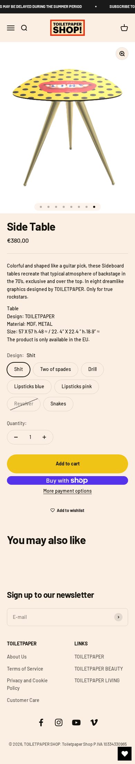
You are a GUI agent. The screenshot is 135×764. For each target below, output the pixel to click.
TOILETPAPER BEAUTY (98, 669)
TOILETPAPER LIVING (97, 680)
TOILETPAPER (89, 657)
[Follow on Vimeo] (94, 722)
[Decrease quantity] (16, 437)
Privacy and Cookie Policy (27, 684)
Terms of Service (25, 669)
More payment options (67, 491)
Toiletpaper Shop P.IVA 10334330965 (94, 744)
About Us (17, 657)
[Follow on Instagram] (58, 722)
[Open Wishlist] (125, 754)
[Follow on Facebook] (41, 722)
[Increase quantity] (44, 437)
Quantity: (17, 423)
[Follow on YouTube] (76, 722)
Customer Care (23, 700)
